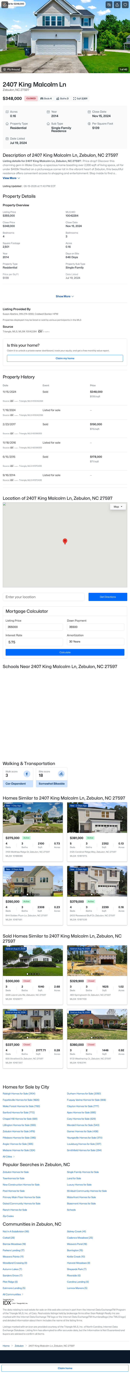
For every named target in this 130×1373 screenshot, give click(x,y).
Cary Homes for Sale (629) (81, 1118)
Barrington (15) (75, 1250)
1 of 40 (123, 69)
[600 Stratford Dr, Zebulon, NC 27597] (33, 1024)
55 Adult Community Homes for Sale (87, 1190)
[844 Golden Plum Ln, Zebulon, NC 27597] (33, 881)
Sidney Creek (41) (76, 1231)
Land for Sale (74, 1178)
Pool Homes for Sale (14, 1190)
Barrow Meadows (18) (14, 1243)
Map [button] (116, 506)
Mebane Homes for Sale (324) (19, 1150)
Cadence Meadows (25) (80, 1237)
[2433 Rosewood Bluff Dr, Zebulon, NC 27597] (97, 881)
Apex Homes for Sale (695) (81, 1112)
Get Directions (108, 596)
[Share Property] (117, 4)
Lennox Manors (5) (77, 1288)
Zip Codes (8, 1216)
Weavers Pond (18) (77, 1243)
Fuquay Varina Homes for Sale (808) (86, 1099)
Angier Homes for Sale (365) (18, 1143)
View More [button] (9, 178)
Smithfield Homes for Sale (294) (84, 1150)
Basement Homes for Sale (81, 1203)
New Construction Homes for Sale (21, 1184)
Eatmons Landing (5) (14, 1288)
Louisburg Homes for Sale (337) (84, 1143)
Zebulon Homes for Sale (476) (19, 1131)
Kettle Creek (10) (76, 1256)
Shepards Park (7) (76, 1269)
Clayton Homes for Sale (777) (83, 1106)
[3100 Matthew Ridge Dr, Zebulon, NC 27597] (33, 817)
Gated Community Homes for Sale (21, 1203)
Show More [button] (63, 296)
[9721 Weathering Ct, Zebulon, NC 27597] (97, 1024)
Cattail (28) (9, 1237)
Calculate (65, 652)
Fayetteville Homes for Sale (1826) (21, 1099)
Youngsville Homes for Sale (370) (84, 1137)
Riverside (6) (74, 1275)
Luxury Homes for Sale (79, 1184)
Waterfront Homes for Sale (81, 1197)
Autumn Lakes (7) (12, 1269)
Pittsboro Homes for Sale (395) (19, 1137)
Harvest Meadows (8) (78, 1262)
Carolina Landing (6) (78, 1281)
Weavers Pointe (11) (13, 1256)
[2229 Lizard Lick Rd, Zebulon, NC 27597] (33, 960)
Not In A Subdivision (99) (16, 1231)
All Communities (12, 1294)
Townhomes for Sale (14, 1178)
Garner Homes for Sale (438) (82, 1131)
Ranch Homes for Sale (15, 1209)
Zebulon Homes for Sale (16, 1172)
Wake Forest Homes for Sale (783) (21, 1106)
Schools (71, 1209)
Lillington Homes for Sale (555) (19, 1125)
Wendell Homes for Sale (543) (83, 1125)
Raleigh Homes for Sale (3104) (19, 1093)
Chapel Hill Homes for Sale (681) (20, 1118)
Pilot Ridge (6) (10, 1281)
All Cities (7, 1156)
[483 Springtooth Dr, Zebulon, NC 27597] (97, 960)
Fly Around (13, 69)
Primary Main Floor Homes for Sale (22, 1197)
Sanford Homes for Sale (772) (19, 1112)
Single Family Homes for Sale (83, 1172)
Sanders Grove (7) (12, 1275)
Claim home (65, 1368)
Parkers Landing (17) (14, 1250)
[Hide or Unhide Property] (109, 4)
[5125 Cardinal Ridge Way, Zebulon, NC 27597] (97, 817)
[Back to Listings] (4, 4)
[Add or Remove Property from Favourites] (125, 4)
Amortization (75, 635)
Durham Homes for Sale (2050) (84, 1093)
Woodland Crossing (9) (15, 1262)
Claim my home (65, 358)
